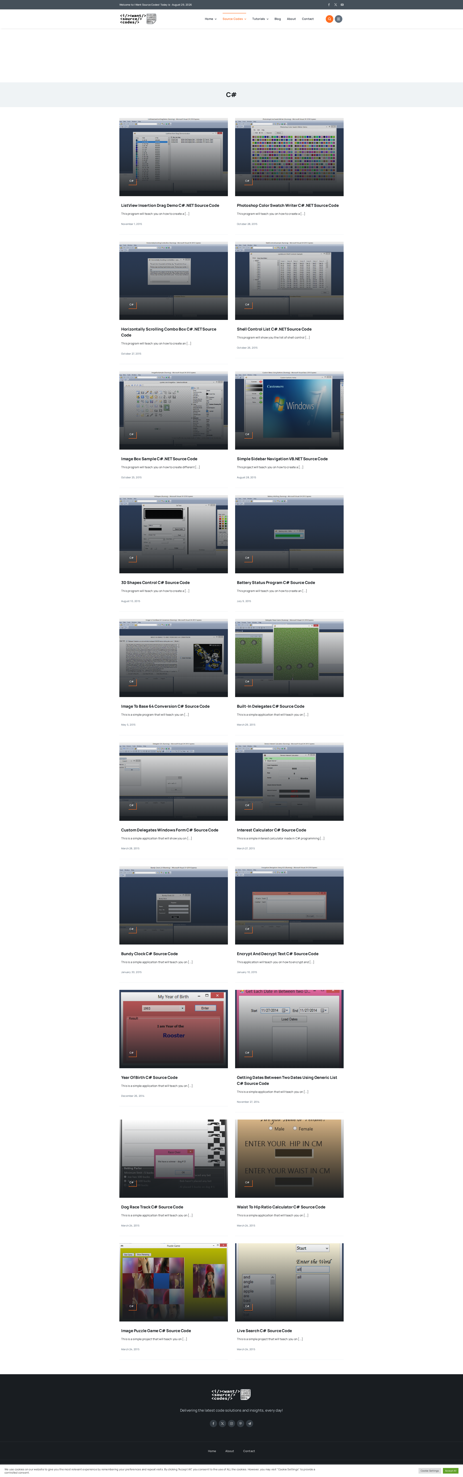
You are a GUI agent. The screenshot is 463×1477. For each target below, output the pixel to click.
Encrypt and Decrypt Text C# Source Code (277, 953)
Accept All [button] (450, 1470)
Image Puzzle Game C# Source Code (156, 1330)
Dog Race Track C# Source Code (152, 1207)
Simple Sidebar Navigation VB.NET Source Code (282, 459)
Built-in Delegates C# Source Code (270, 706)
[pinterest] (240, 1423)
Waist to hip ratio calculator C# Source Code (281, 1207)
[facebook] (329, 4)
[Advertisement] (231, 55)
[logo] (138, 15)
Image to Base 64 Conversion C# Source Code (165, 706)
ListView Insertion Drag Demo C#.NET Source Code (170, 205)
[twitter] (335, 4)
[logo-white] (231, 1390)
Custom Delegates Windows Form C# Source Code (169, 830)
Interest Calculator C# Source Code (271, 830)
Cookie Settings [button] (430, 1470)
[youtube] (342, 4)
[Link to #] (329, 19)
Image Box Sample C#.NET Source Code (159, 459)
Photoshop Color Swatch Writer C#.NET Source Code (288, 205)
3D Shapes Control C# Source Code (155, 582)
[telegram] (249, 1423)
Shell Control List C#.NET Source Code (274, 329)
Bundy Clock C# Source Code (149, 953)
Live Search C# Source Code (264, 1330)
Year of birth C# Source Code (149, 1077)
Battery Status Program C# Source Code (276, 582)
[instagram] (231, 1423)
